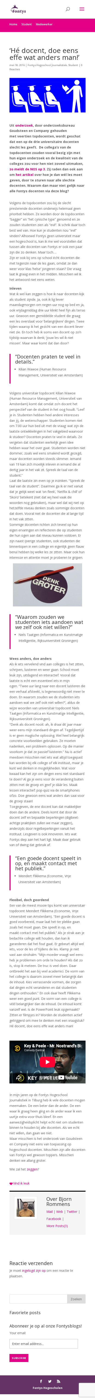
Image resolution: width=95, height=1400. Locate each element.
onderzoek (24, 125)
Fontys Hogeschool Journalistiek (47, 65)
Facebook (53, 1219)
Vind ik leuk (21, 1183)
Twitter (72, 1211)
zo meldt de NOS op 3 (27, 169)
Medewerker (44, 24)
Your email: (17, 1333)
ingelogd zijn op (34, 1270)
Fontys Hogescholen (47, 1388)
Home (13, 24)
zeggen (32, 1169)
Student (26, 24)
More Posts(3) (57, 1226)
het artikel (24, 174)
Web (59, 1211)
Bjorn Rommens (59, 1201)
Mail (49, 1211)
